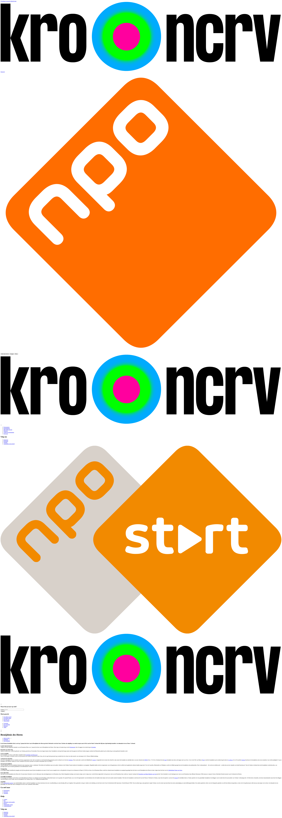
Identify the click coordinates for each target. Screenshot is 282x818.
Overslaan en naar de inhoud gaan (8, 1)
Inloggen (12, 353)
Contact (5, 799)
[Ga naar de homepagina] (141, 70)
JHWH (146, 760)
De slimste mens (7, 718)
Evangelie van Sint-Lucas (31, 754)
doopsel (176, 777)
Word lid (3, 71)
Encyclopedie (7, 724)
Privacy (5, 803)
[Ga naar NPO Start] (141, 633)
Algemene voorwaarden (9, 802)
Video (5, 727)
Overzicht (6, 723)
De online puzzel (7, 717)
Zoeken (2, 709)
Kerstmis (94, 747)
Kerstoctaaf (72, 747)
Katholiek (6, 739)
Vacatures (6, 793)
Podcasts (6, 726)
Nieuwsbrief (6, 720)
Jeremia (243, 760)
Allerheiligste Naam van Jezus (175, 770)
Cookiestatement (7, 806)
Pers (5, 800)
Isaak (165, 760)
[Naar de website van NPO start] (141, 352)
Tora (203, 760)
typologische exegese (8, 783)
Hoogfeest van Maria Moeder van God (147, 774)
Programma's (7, 790)
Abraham (70, 760)
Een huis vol (6, 719)
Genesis (94, 760)
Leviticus (230, 760)
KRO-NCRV (7, 738)
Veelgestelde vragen (8, 804)
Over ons (6, 791)
